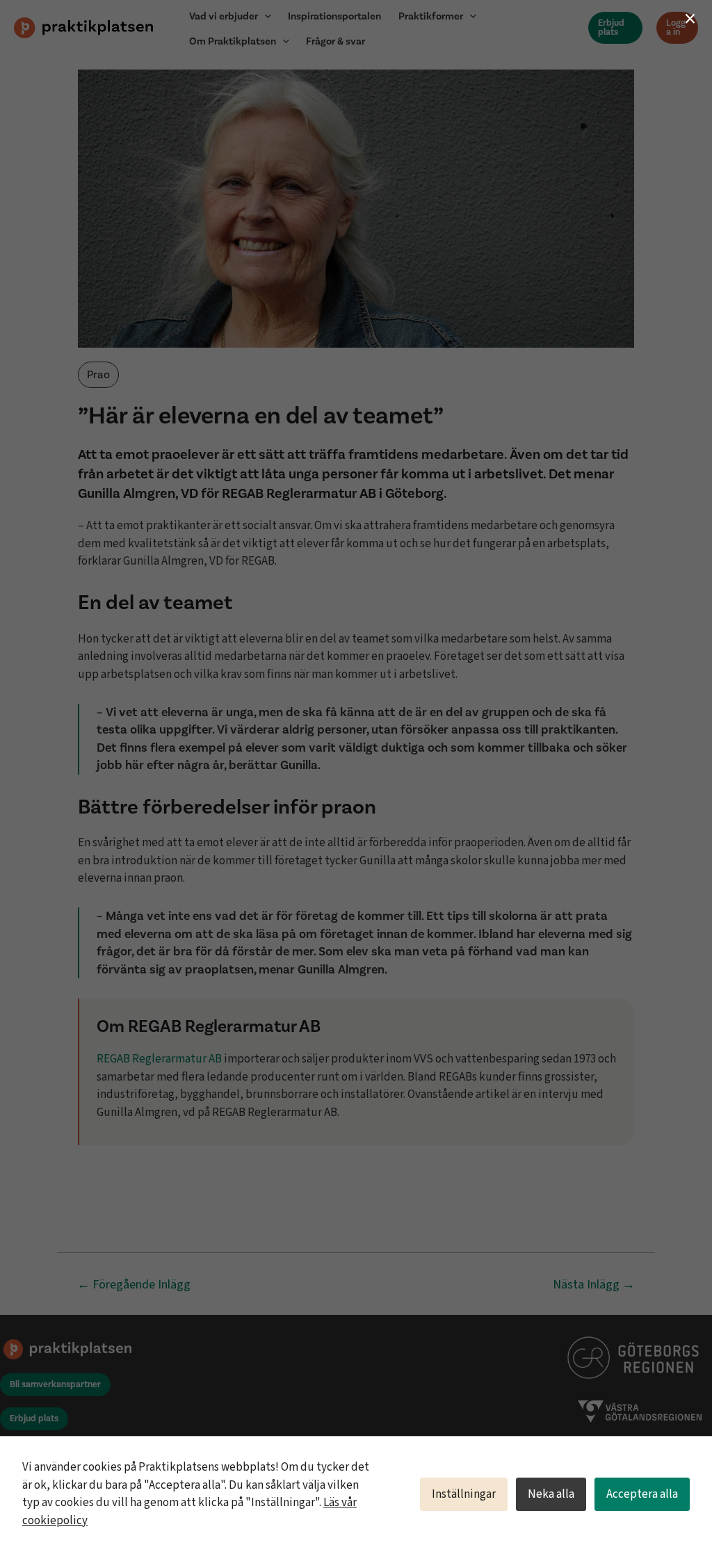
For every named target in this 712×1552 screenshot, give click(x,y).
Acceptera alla (642, 1494)
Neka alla (551, 1494)
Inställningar (464, 1494)
